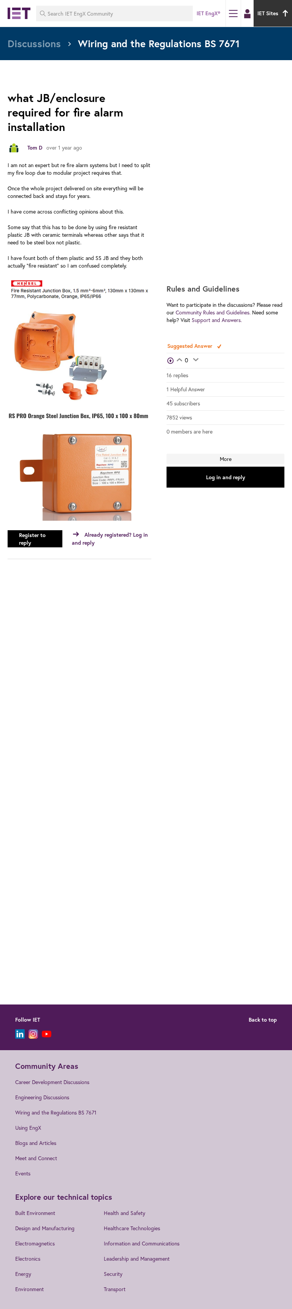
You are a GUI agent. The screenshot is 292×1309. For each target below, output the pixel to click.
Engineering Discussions (42, 1097)
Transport (114, 1289)
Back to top (263, 1019)
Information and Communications (141, 1243)
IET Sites (267, 13)
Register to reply (32, 539)
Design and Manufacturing (45, 1228)
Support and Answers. (217, 320)
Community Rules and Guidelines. (213, 312)
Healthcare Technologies (132, 1228)
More (226, 458)
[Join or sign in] (247, 13)
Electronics (27, 1258)
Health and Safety (124, 1213)
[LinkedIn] (20, 1034)
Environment (29, 1289)
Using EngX (28, 1127)
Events (22, 1173)
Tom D (35, 147)
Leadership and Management (137, 1258)
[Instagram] (33, 1034)
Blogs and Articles (35, 1142)
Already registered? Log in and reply (110, 538)
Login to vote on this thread (179, 360)
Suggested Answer (190, 346)
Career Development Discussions (52, 1082)
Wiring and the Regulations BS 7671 (56, 1112)
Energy (23, 1273)
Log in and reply (225, 477)
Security (113, 1273)
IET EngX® (208, 13)
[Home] (19, 13)
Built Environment (35, 1213)
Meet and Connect (36, 1158)
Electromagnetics (35, 1243)
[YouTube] (46, 1034)
